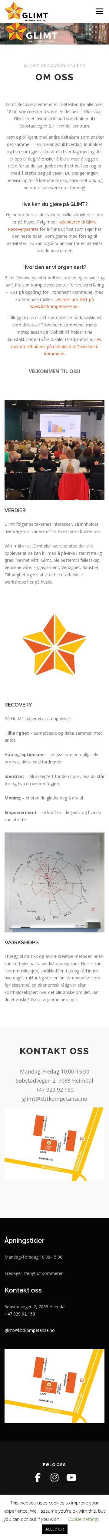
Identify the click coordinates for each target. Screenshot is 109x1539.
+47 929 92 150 (20, 1314)
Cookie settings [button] (83, 1519)
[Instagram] (54, 1477)
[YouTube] (71, 1477)
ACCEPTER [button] (54, 1529)
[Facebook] (37, 1477)
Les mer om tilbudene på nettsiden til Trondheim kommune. (56, 346)
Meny (99, 11)
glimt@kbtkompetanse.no (30, 1330)
